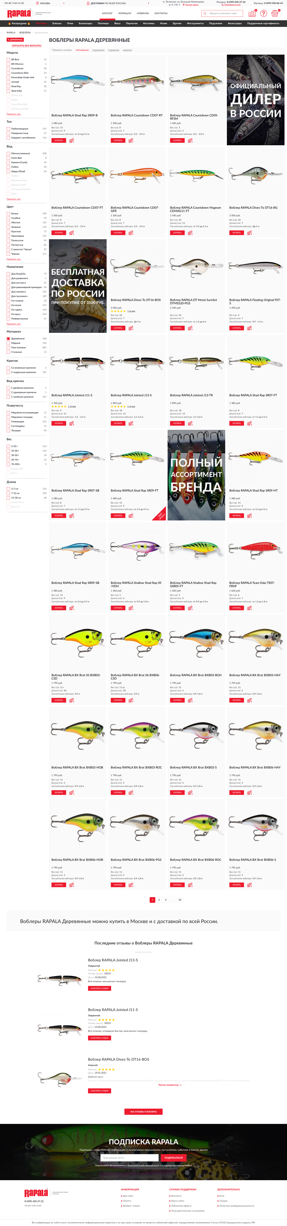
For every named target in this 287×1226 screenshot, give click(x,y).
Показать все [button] (14, 114)
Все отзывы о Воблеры (144, 1112)
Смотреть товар (99, 988)
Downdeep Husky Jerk (22, 77)
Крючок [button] (12, 360)
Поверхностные (19, 133)
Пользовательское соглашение (187, 1211)
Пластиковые (18, 347)
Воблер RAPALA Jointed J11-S (113, 1010)
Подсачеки (215, 23)
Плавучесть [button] (15, 405)
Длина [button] (11, 482)
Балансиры (85, 23)
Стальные (16, 352)
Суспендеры (18, 426)
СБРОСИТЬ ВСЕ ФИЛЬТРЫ (26, 46)
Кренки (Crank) (19, 162)
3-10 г (14, 446)
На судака (16, 310)
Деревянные (18, 339)
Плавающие (17, 422)
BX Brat (15, 59)
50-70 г (15, 460)
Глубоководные (19, 129)
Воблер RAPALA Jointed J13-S (113, 960)
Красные (16, 231)
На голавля (17, 301)
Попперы (103, 23)
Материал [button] (14, 331)
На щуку (15, 314)
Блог (222, 1196)
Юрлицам (124, 13)
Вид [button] (9, 146)
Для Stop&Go (18, 274)
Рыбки (14, 167)
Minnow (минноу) (20, 153)
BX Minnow (17, 64)
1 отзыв (131, 311)
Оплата (127, 1201)
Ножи (163, 23)
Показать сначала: (62, 50)
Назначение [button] (15, 266)
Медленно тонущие (22, 417)
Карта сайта (177, 1201)
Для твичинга (18, 292)
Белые (14, 213)
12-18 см (16, 498)
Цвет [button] (10, 206)
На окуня (16, 305)
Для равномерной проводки (26, 287)
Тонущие (16, 430)
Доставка (128, 1196)
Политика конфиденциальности (236, 1206)
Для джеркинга (19, 278)
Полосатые (17, 240)
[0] (275, 13)
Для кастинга (18, 283)
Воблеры (41, 23)
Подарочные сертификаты (263, 23)
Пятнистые (17, 245)
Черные (15, 254)
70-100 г (15, 464)
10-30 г (15, 451)
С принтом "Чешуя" (21, 249)
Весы (117, 23)
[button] (231, 4)
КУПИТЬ (59, 140)
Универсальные (19, 319)
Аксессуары (235, 23)
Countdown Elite (19, 73)
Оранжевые (17, 236)
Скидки (223, 1201)
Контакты (161, 13)
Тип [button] (9, 121)
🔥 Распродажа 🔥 (19, 23)
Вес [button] (9, 439)
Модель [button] (12, 52)
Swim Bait (16, 158)
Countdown (17, 68)
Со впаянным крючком (23, 368)
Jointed (15, 82)
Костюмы (148, 23)
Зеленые (15, 227)
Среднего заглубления (23, 138)
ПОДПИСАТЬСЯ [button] (174, 1158)
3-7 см (14, 489)
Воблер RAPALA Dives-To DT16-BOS (118, 1059)
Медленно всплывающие (24, 413)
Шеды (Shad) (18, 171)
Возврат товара (131, 1206)
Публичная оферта (181, 1206)
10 (180, 900)
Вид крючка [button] (15, 381)
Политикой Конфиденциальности (143, 1165)
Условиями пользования (172, 1165)
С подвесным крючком (23, 372)
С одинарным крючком (23, 392)
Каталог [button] (107, 13)
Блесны (56, 23)
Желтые (15, 222)
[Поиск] (204, 13)
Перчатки (132, 23)
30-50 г (15, 455)
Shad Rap (16, 86)
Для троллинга (19, 296)
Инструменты (195, 23)
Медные (15, 343)
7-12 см (15, 493)
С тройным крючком (22, 397)
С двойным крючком (22, 388)
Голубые (15, 218)
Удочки (177, 23)
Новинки (143, 13)
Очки (70, 23)
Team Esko (16, 91)
